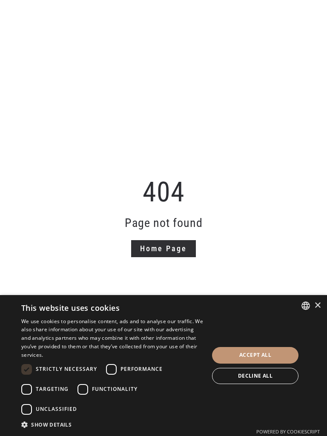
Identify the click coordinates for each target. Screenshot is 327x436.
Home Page (163, 248)
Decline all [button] (255, 375)
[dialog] (163, 365)
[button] (112, 424)
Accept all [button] (255, 355)
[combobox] (305, 305)
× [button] (317, 305)
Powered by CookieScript (288, 431)
